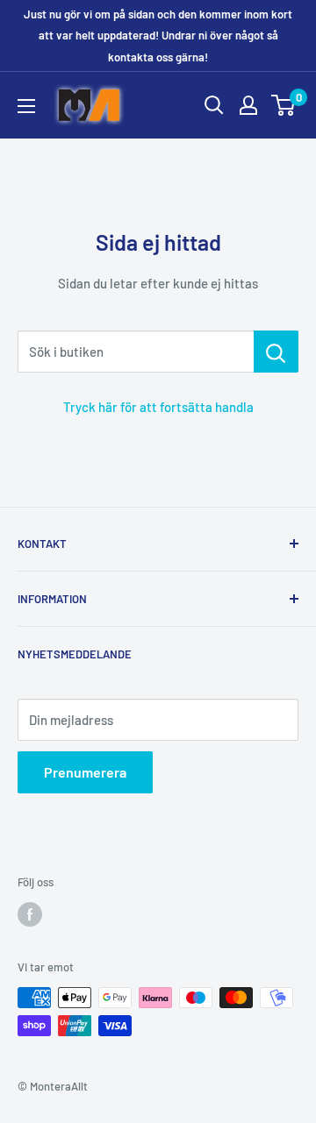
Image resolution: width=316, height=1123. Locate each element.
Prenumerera (85, 772)
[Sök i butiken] (276, 352)
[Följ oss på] (30, 914)
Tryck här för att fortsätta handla (158, 407)
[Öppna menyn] (26, 106)
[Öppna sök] (214, 105)
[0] (284, 105)
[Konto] (248, 105)
